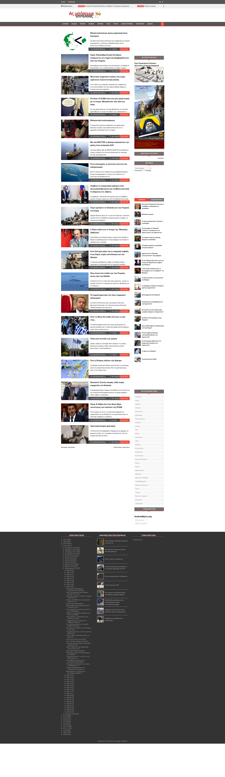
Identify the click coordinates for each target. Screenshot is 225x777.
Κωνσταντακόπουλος (141, 459)
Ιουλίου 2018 (69, 558)
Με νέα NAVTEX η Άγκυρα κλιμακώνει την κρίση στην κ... (78, 606)
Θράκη (137, 433)
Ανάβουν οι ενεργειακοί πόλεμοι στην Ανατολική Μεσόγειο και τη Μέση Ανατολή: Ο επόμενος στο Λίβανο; (109, 189)
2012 (65, 726)
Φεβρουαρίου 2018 (71, 568)
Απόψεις (100, 24)
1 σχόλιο (114, 333)
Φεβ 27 (69, 572)
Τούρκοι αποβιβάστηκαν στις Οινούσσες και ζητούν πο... (75, 668)
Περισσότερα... (124, 49)
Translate (148, 170)
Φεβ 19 (69, 675)
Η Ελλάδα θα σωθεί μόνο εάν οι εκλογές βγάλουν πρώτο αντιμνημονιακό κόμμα (114, 602)
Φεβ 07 (69, 699)
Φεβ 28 (69, 570)
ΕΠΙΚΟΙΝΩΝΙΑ (71, 2)
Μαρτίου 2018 (69, 566)
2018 (65, 546)
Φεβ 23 (69, 580)
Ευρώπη (82, 24)
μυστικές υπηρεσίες (141, 496)
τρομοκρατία (139, 503)
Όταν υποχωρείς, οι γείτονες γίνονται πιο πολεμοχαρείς (78, 610)
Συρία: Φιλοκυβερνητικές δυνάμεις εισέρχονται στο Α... (77, 593)
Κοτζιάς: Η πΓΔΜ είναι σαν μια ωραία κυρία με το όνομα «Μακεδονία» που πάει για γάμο (109, 101)
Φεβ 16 (69, 681)
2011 (65, 728)
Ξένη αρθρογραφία (140, 481)
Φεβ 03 (69, 708)
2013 (65, 724)
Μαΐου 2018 (69, 562)
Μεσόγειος (138, 474)
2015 (65, 720)
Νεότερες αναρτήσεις (68, 447)
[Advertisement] (133, 14)
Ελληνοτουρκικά (126, 24)
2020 (65, 542)
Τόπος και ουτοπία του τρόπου (103, 338)
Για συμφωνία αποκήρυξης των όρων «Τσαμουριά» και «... (78, 664)
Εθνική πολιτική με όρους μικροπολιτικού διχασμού (75, 589)
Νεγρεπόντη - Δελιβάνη (141, 477)
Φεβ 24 (69, 578)
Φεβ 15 (69, 683)
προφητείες (138, 500)
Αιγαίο (137, 400)
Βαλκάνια (138, 408)
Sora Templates (109, 741)
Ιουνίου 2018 (69, 560)
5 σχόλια (114, 114)
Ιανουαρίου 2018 (70, 714)
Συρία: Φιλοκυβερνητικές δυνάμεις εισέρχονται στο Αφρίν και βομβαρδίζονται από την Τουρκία (109, 58)
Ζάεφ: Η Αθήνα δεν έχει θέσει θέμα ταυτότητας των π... (77, 647)
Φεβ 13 (69, 687)
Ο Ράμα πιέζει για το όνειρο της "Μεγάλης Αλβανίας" (76, 621)
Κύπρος (137, 466)
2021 (65, 539)
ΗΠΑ (136, 430)
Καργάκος (138, 444)
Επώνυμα (138, 422)
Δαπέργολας (138, 415)
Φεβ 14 (69, 685)
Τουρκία (137, 492)
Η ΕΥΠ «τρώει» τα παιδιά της (114, 559)
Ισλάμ (136, 441)
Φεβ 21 (69, 584)
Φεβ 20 (69, 586)
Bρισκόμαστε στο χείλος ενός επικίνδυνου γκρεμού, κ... (76, 672)
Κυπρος (115, 24)
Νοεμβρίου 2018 (70, 550)
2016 (65, 718)
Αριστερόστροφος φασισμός (102, 426)
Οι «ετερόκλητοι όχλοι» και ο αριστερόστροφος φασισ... (75, 661)
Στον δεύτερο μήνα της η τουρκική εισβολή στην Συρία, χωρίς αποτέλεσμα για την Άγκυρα (109, 254)
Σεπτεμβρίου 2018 (71, 554)
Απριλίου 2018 (69, 564)
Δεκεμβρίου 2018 (70, 548)
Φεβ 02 (69, 710)
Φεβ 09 (69, 695)
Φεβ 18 (69, 677)
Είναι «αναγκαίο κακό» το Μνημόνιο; (116, 576)
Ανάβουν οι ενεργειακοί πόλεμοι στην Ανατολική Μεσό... (78, 614)
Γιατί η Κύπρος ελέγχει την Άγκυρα (106, 360)
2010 (65, 730)
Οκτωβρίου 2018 (70, 552)
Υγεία (108, 24)
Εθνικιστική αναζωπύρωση (102, 120)
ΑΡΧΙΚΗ (63, 2)
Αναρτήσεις (140, 520)
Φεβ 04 (69, 706)
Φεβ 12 (69, 689)
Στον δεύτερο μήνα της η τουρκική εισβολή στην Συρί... (77, 625)
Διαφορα (150, 24)
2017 (65, 716)
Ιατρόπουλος (139, 437)
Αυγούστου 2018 (70, 556)
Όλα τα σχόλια (141, 523)
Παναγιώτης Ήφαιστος (141, 485)
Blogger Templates (122, 741)
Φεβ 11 (69, 691)
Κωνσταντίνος (139, 455)
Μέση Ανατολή (139, 470)
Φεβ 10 (69, 693)
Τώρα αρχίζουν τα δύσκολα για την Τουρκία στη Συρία (77, 617)
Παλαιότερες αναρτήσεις (121, 447)
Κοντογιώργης (139, 448)
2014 (65, 722)
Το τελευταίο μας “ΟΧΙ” (112, 585)
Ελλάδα (74, 24)
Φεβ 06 (69, 702)
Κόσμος (91, 24)
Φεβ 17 (69, 679)
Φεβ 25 (69, 576)
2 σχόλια (114, 420)
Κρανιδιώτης (139, 452)
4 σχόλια (114, 49)
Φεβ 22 (69, 582)
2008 (65, 734)
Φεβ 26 (69, 574)
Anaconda (138, 397)
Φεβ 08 (69, 697)
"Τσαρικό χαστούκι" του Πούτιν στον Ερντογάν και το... (78, 657)
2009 (65, 732)
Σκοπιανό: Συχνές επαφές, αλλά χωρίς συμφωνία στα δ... (78, 644)
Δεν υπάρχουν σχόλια (118, 71)
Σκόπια (137, 489)
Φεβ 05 (69, 704)
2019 (65, 544)
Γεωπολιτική (140, 24)
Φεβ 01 (69, 712)
